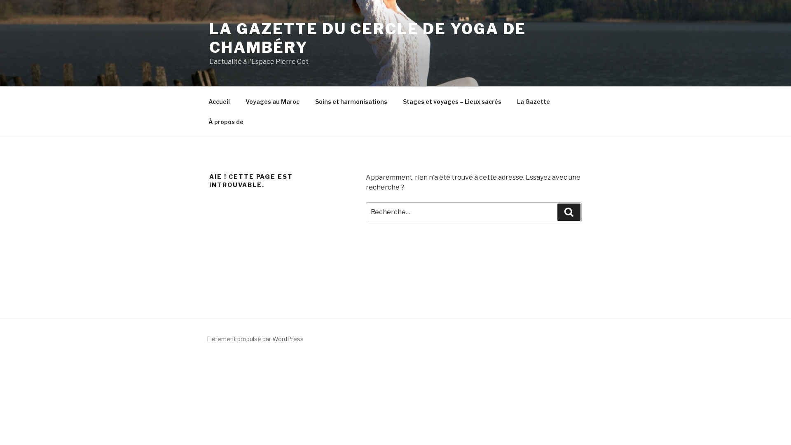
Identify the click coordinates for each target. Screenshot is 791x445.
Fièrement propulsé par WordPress (255, 338)
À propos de (225, 121)
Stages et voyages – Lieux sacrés (452, 101)
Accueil (219, 101)
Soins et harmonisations (351, 101)
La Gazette (533, 101)
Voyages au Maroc (273, 101)
